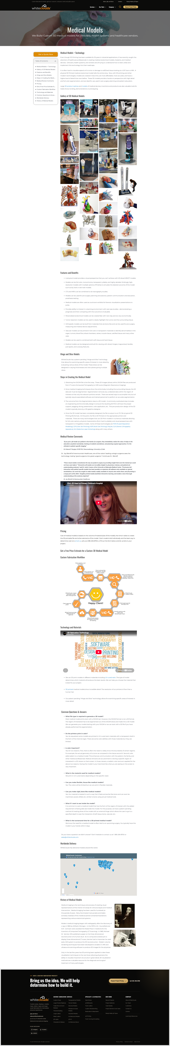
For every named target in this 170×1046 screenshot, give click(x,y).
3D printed (69, 689)
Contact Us (128, 1008)
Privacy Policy (119, 1041)
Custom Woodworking (91, 1008)
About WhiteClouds (131, 1000)
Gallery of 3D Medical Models (46, 69)
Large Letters (57, 1013)
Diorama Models (72, 1005)
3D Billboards (88, 1003)
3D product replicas (72, 86)
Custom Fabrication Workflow (46, 89)
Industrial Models (73, 1013)
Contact (120, 1)
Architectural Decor (73, 1022)
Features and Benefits (44, 72)
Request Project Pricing (118, 981)
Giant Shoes (88, 1000)
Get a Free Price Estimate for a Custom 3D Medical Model (46, 86)
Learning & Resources (131, 1016)
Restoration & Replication (92, 1011)
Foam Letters (88, 1005)
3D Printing (88, 1016)
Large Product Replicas (59, 1003)
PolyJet (110, 426)
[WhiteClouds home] (39, 998)
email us (78, 541)
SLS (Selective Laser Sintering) (84, 429)
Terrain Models (72, 1003)
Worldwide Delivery (43, 98)
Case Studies (109, 1005)
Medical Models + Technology (46, 66)
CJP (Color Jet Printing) (81, 426)
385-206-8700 (34, 1013)
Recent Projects (110, 1000)
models (84, 86)
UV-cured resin (110, 677)
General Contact (129, 1041)
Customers (128, 1005)
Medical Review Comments (45, 81)
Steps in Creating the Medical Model (46, 78)
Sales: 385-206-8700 (108, 1)
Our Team (128, 1003)
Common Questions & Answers (46, 95)
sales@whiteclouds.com (69, 837)
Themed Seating (57, 1010)
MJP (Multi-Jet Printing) (98, 426)
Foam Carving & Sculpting (92, 1019)
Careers (128, 1011)
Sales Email (137, 1041)
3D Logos (55, 1019)
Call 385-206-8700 (135, 981)
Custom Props (57, 1000)
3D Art (70, 1019)
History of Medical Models (45, 101)
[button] (95, 7)
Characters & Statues (59, 1022)
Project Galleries (110, 1003)
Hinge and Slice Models (44, 75)
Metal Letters (56, 1016)
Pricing (39, 84)
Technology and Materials (45, 92)
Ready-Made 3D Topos (132, 1)
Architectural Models (74, 1016)
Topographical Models (74, 1000)
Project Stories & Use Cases (113, 1008)
